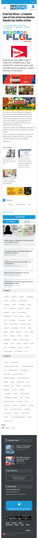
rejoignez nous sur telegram (19, 509)
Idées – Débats (14, 324)
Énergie (13, 312)
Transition (16, 413)
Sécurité (25, 343)
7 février (6, 362)
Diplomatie (12, 308)
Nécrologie (19, 401)
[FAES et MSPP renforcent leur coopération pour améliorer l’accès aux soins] (10, 460)
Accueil (8, 523)
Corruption (6, 304)
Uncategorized (18, 351)
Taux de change (19, 217)
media (25, 332)
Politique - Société (17, 25)
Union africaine (25, 413)
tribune (27, 347)
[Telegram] (21, 32)
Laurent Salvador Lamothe (10, 397)
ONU (26, 401)
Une (26, 351)
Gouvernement (22, 320)
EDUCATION (7, 374)
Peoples (27, 335)
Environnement (22, 312)
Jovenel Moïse (7, 393)
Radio (27, 525)
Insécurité (6, 328)
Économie (8, 25)
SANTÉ (5, 409)
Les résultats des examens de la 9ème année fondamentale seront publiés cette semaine (18, 252)
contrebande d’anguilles (27, 366)
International (15, 328)
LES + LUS (27, 221)
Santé (10, 244)
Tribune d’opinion (8, 351)
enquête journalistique (9, 378)
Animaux (21, 296)
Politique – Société (24, 339)
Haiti (27, 382)
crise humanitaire (13, 370)
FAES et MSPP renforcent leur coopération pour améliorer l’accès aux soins (23, 459)
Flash (5, 320)
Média (31, 332)
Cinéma (6, 300)
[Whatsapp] (11, 32)
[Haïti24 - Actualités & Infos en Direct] (19, 7)
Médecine (19, 332)
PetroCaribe (7, 405)
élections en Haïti (8, 421)
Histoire (6, 324)
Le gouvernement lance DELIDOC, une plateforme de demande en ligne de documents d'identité (18, 282)
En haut (28, 530)
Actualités (6, 296)
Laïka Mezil (19, 27)
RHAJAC (15, 405)
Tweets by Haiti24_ (8, 212)
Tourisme (20, 347)
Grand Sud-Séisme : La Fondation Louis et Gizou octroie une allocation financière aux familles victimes (18, 17)
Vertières (6, 417)
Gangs (12, 382)
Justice (30, 328)
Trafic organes (7, 413)
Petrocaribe (7, 339)
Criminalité (22, 304)
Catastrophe (30, 296)
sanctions (31, 405)
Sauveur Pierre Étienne (16, 409)
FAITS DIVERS (7, 316)
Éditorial (28, 308)
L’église (6, 332)
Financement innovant (23, 378)
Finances (28, 316)
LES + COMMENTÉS (10, 221)
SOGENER (27, 409)
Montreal (28, 397)
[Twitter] (7, 32)
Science (19, 343)
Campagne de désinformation (11, 366)
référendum (23, 405)
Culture (29, 304)
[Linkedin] (18, 32)
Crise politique (23, 370)
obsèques (12, 335)
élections (30, 417)
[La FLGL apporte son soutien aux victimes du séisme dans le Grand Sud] (9, 153)
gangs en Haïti (20, 382)
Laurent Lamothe (24, 393)
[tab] (11, 222)
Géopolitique (12, 320)
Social (24, 25)
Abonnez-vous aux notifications (19, 478)
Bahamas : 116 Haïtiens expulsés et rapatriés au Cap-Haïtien (23, 447)
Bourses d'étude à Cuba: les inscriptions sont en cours (16, 273)
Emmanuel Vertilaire (18, 374)
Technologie (11, 285)
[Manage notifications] (3, 534)
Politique (6, 244)
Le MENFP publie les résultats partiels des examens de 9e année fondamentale (17, 262)
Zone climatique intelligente (18, 417)
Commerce (13, 300)
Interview (23, 328)
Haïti (30, 320)
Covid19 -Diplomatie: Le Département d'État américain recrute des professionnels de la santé (18, 241)
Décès (5, 308)
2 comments (7, 29)
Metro (21, 397)
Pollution (6, 343)
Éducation (6, 255)
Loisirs (12, 332)
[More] (25, 32)
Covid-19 (14, 304)
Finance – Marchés (18, 316)
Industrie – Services (26, 324)
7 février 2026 (14, 362)
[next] (13, 463)
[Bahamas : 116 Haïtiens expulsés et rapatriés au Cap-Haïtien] (10, 449)
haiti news (6, 385)
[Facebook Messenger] (14, 32)
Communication (23, 300)
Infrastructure (26, 385)
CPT (5, 370)
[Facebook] (4, 32)
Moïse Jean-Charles (9, 401)
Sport (5, 347)
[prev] (13, 447)
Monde (5, 335)
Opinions (20, 335)
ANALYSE (14, 296)
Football (6, 382)
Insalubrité (6, 389)
